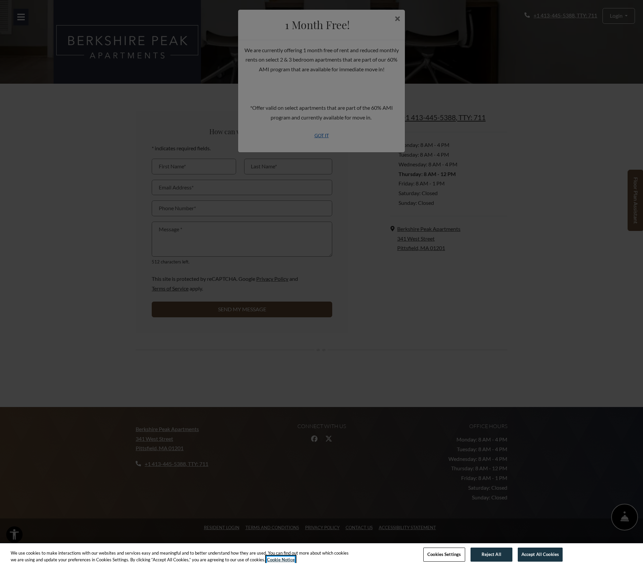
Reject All (491, 554)
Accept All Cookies (540, 554)
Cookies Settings (444, 554)
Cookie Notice (281, 559)
